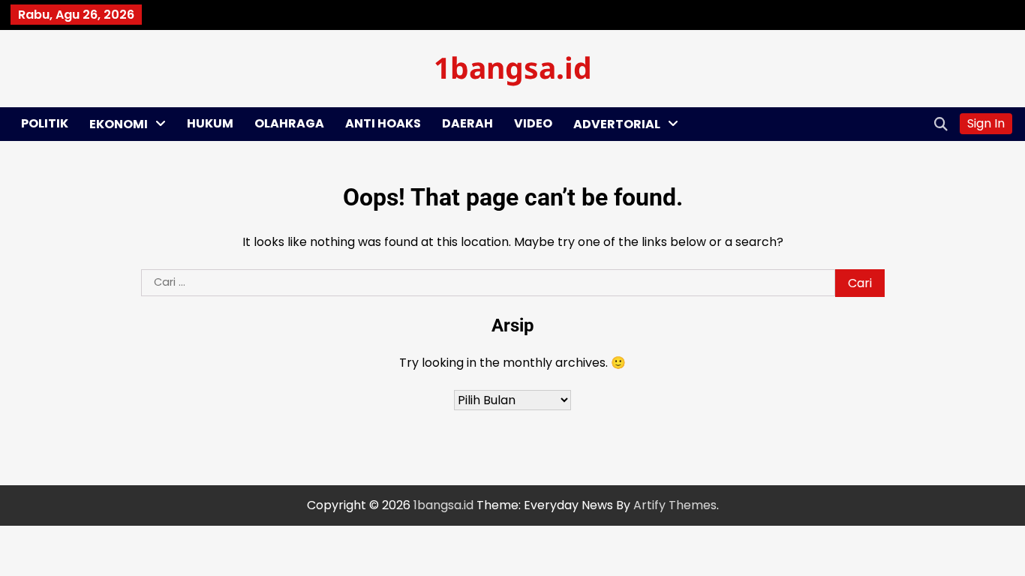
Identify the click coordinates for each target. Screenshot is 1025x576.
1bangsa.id (513, 67)
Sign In (986, 123)
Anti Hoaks (383, 123)
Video (533, 123)
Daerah (467, 123)
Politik (44, 123)
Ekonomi (118, 124)
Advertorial (616, 124)
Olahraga (289, 123)
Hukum (210, 123)
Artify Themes (675, 505)
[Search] (941, 123)
